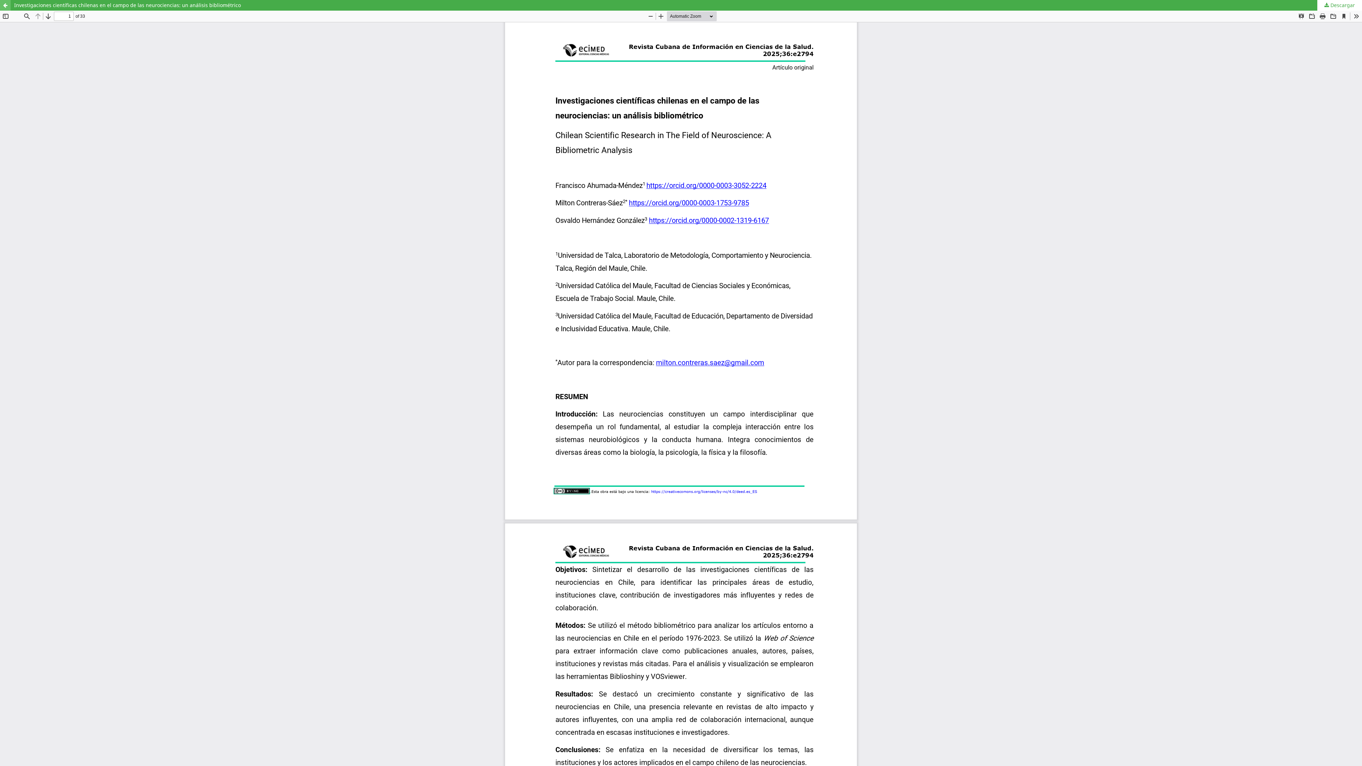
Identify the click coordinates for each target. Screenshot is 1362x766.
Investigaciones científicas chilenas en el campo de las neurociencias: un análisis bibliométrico (127, 5)
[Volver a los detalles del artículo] (5, 5)
